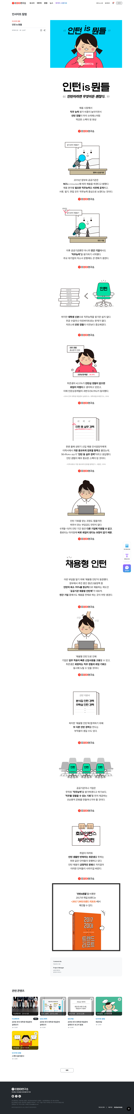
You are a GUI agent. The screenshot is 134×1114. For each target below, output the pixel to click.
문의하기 (107, 3)
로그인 (119, 3)
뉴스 (51, 3)
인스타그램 (13, 1096)
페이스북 (16, 1096)
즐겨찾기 (41, 30)
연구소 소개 (99, 3)
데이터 (39, 3)
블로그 (19, 1096)
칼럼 (45, 3)
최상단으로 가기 (129, 1109)
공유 (44, 30)
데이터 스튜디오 (61, 3)
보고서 (32, 3)
